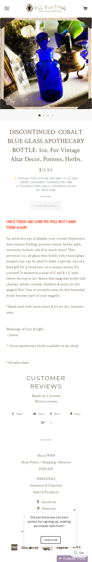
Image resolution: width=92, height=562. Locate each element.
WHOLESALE (46, 479)
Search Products (46, 492)
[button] (56, 558)
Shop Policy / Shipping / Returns (46, 462)
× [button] (75, 510)
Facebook (48, 502)
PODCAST (46, 469)
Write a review (46, 401)
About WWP (46, 456)
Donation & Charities (46, 485)
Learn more (51, 540)
